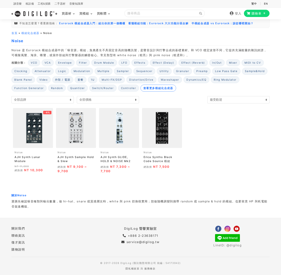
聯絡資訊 (18, 235)
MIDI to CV (252, 62)
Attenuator (43, 71)
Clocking (20, 71)
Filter (83, 62)
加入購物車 (33, 143)
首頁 (14, 33)
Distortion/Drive (141, 79)
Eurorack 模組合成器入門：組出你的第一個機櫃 (92, 23)
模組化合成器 (30, 33)
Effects (139, 62)
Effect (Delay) (163, 62)
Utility (164, 71)
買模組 (84, 13)
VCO (34, 62)
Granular (182, 71)
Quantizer (77, 88)
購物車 (259, 13)
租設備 (30, 3)
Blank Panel (23, 79)
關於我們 (18, 228)
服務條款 (149, 268)
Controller (128, 88)
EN (266, 3)
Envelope (65, 62)
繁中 (254, 3)
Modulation (82, 71)
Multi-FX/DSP (112, 79)
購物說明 (18, 249)
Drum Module (104, 62)
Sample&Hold (255, 71)
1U (92, 79)
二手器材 (60, 3)
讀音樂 (17, 3)
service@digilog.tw (143, 242)
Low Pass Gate (226, 71)
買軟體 (102, 13)
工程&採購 (44, 3)
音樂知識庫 (76, 3)
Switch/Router (103, 88)
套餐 (81, 79)
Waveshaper (170, 79)
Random (57, 88)
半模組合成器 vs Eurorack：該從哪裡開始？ (223, 23)
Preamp (202, 71)
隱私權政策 (132, 268)
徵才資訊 (18, 242)
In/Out (217, 62)
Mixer (233, 62)
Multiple (103, 71)
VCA (48, 62)
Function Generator (29, 88)
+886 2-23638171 (142, 236)
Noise (19, 152)
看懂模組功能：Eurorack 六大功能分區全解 (158, 23)
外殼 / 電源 (62, 79)
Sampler (123, 71)
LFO (124, 62)
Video (43, 79)
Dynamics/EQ (196, 79)
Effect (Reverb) (193, 62)
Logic (62, 71)
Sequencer (144, 71)
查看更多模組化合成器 (158, 88)
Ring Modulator (225, 79)
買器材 (67, 13)
